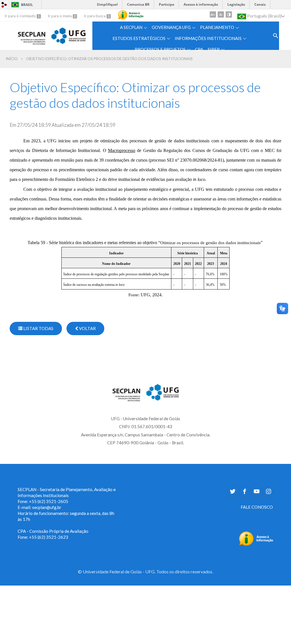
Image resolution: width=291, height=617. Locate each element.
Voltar (87, 328)
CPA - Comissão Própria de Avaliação (53, 531)
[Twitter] (233, 491)
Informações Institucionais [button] (208, 38)
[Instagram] (268, 491)
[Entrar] (4, 4)
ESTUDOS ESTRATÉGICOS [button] (139, 38)
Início (12, 58)
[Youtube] (256, 491)
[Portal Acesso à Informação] (256, 538)
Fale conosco (257, 507)
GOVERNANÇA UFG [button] (171, 27)
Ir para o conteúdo (21, 16)
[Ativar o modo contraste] (229, 14)
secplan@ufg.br (46, 507)
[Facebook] (245, 491)
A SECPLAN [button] (131, 27)
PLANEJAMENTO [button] (217, 27)
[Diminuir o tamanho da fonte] (221, 14)
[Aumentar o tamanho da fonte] (213, 14)
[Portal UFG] (68, 35)
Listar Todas (37, 328)
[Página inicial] (32, 35)
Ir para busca (95, 16)
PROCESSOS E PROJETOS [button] (160, 49)
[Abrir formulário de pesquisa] (275, 35)
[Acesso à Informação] (131, 15)
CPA (199, 49)
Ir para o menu (60, 16)
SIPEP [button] (214, 49)
